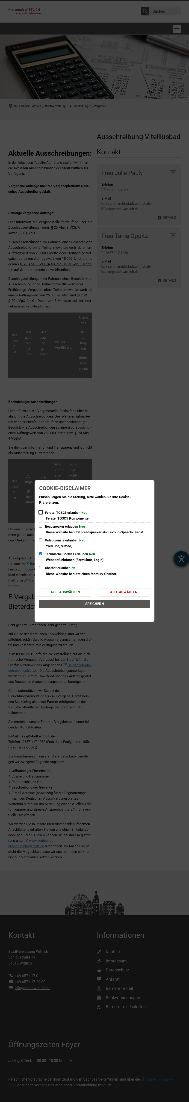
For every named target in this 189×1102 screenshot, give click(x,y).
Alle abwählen (124, 592)
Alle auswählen (65, 592)
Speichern (94, 604)
